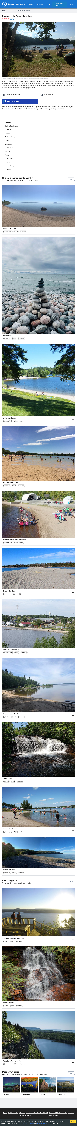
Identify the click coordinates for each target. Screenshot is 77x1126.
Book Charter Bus (13, 1113)
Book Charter (9, 158)
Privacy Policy (42, 1123)
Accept (73, 1121)
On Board (8, 151)
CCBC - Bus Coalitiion (60, 1113)
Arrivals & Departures (12, 166)
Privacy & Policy (53, 1115)
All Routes (8, 169)
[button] (20, 126)
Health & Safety (10, 137)
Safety (7, 155)
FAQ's (7, 140)
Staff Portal (71, 1113)
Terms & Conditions (25, 1115)
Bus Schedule (44, 1113)
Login (71, 4)
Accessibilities (9, 148)
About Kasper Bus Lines (33, 1113)
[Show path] (11, 10)
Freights (7, 162)
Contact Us (8, 144)
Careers (7, 133)
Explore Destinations (11, 126)
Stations (51, 1113)
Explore (5, 1113)
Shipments (22, 1113)
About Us (8, 130)
